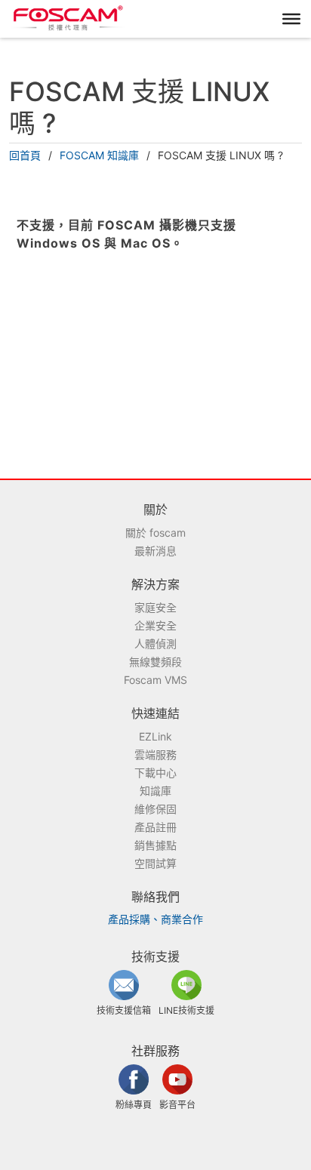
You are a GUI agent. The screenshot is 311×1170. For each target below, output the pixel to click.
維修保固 (155, 808)
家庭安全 (155, 607)
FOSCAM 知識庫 (99, 155)
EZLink (155, 736)
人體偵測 (155, 643)
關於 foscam (155, 532)
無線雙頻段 (155, 661)
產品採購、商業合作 (155, 919)
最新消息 (155, 550)
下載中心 (155, 772)
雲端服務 (155, 754)
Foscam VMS (155, 679)
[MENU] (291, 19)
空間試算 (155, 863)
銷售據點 (155, 845)
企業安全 (155, 625)
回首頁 (25, 155)
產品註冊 (155, 827)
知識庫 (155, 790)
